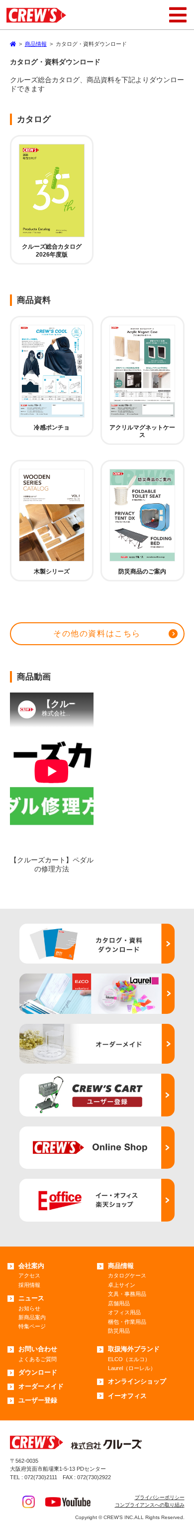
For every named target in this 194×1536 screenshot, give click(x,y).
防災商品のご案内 (142, 571)
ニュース (31, 1298)
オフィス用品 (124, 1312)
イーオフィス (127, 1395)
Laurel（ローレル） (132, 1368)
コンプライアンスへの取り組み (150, 1505)
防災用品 (119, 1331)
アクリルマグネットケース (142, 431)
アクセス (29, 1275)
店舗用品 (119, 1303)
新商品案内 (32, 1317)
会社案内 (31, 1265)
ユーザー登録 (37, 1400)
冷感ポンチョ (52, 427)
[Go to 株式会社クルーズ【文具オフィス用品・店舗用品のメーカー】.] (13, 44)
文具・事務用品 (127, 1294)
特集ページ (32, 1326)
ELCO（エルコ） (129, 1359)
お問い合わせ (37, 1349)
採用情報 (29, 1285)
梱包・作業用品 (127, 1322)
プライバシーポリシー (160, 1497)
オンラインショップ (137, 1381)
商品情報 (121, 1265)
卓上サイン (121, 1285)
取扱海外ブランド (134, 1349)
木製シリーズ (52, 571)
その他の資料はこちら (97, 633)
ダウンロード (37, 1372)
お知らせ (29, 1308)
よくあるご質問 (37, 1359)
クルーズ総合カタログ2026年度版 (52, 250)
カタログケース (127, 1275)
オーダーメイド (41, 1386)
